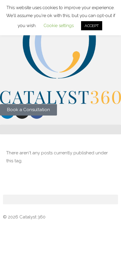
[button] (60, 129)
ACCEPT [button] (92, 26)
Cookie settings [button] (58, 25)
